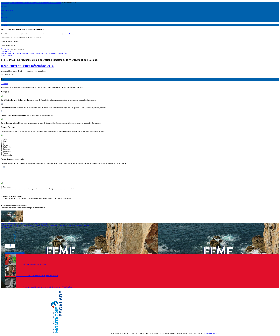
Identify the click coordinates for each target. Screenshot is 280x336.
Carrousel (4, 51)
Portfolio (53, 53)
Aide (2, 14)
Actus (14, 53)
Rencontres (41, 53)
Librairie (59, 53)
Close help (4, 84)
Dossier (31, 53)
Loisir (27, 53)
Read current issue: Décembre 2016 (27, 66)
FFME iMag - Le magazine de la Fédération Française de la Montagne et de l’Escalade (31, 3)
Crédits (64, 53)
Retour (3, 55)
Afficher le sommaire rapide (14, 253)
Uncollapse (5, 25)
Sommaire (4, 53)
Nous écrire (5, 18)
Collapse (4, 21)
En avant (9, 55)
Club (35, 53)
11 (10, 51)
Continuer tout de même (211, 333)
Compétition (20, 53)
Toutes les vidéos (7, 10)
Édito (10, 53)
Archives (4, 6)
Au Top (47, 53)
